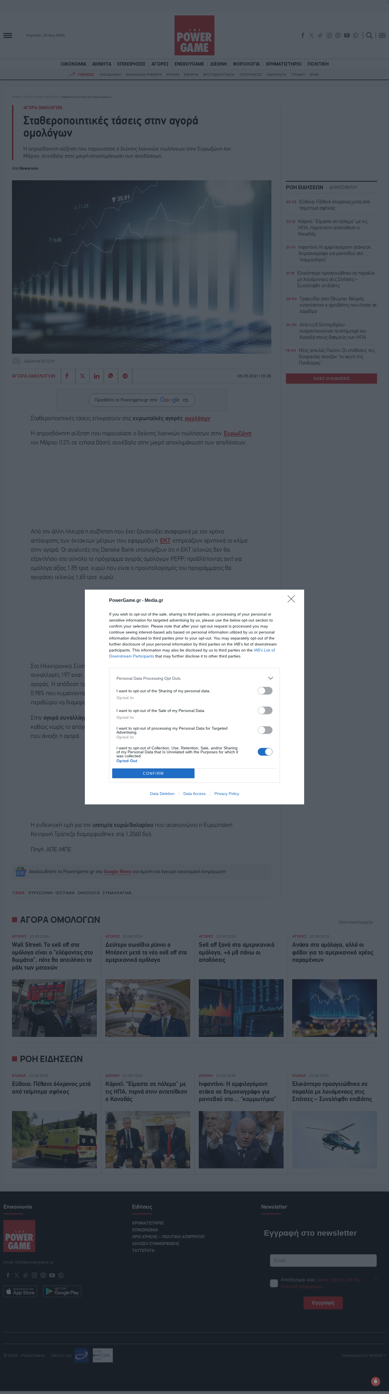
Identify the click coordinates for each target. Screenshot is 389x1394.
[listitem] (194, 678)
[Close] (293, 600)
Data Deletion (162, 793)
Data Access (194, 793)
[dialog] (194, 697)
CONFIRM (153, 773)
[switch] (265, 691)
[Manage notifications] (375, 1381)
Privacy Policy (226, 793)
